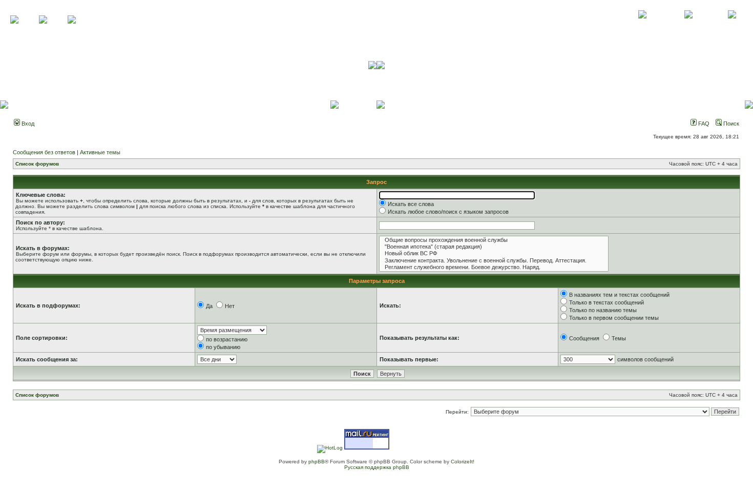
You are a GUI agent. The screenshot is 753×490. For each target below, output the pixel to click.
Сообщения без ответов (44, 152)
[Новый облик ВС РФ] (494, 253)
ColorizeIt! (462, 461)
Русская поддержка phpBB (376, 467)
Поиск (730, 123)
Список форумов (37, 164)
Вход (27, 123)
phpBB (316, 461)
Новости (732, 26)
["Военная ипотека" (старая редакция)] (494, 246)
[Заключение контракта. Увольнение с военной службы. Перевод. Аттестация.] (494, 260)
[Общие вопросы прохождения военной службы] (494, 240)
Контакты (688, 26)
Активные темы (100, 152)
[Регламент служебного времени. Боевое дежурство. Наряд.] (494, 267)
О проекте (642, 26)
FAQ (703, 123)
